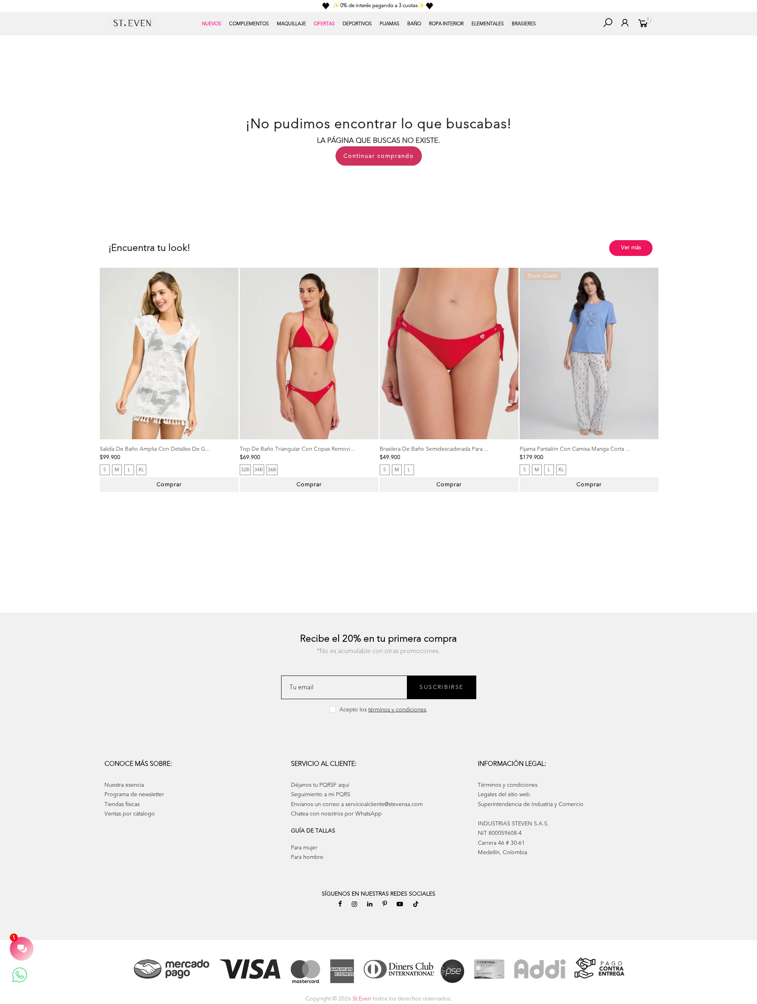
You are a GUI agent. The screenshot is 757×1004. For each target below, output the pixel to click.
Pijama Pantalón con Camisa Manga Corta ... (575, 449)
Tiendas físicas (122, 804)
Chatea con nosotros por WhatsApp (336, 813)
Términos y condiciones (507, 785)
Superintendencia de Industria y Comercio (531, 804)
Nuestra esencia (124, 785)
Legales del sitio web (504, 794)
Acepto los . (383, 709)
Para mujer (304, 847)
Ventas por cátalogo (129, 813)
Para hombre (307, 857)
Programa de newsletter (134, 794)
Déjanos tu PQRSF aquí (320, 785)
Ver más (631, 247)
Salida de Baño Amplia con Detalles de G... (155, 449)
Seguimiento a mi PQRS (320, 794)
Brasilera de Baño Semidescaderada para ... (434, 449)
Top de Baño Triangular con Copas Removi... (297, 449)
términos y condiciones (397, 709)
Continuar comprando (378, 156)
